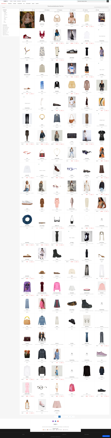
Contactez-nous (64, 434)
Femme (5, 11)
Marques (19, 1)
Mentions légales (86, 434)
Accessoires (28, 3)
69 (68, 416)
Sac (24, 3)
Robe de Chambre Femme (6, 27)
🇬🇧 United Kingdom (59, 429)
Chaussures (20, 3)
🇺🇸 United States (65, 429)
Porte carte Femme (5, 26)
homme (15, 1)
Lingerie (14, 3)
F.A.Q (43, 434)
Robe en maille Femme (5, 28)
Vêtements (10, 3)
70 (71, 416)
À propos (23, 434)
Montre (37, 3)
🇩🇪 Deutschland (49, 429)
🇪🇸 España (44, 429)
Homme (5, 22)
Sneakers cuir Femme (5, 29)
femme (11, 1)
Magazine (24, 1)
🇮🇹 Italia (54, 429)
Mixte (4, 21)
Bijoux (33, 3)
